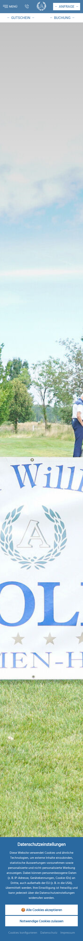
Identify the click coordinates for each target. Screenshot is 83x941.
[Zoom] (41, 448)
